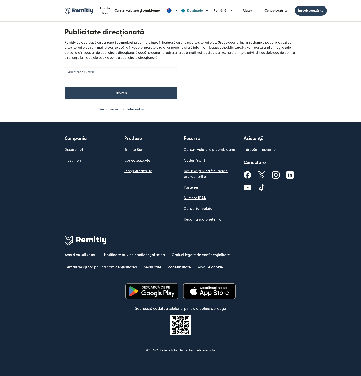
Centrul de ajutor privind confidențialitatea (101, 267)
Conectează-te (276, 10)
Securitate (152, 267)
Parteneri (191, 187)
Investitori (73, 160)
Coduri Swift (194, 160)
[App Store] (209, 291)
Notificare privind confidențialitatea (134, 255)
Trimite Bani (105, 10)
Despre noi (74, 150)
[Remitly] (79, 11)
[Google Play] (151, 291)
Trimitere (121, 93)
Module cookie (210, 267)
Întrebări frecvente (260, 150)
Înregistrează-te (310, 10)
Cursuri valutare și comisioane (137, 10)
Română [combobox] (220, 10)
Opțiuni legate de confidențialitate (201, 255)
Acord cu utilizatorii (81, 255)
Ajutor (247, 10)
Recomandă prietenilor (203, 219)
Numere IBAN (195, 198)
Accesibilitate (179, 267)
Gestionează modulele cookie (121, 109)
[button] (172, 10)
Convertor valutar (199, 208)
